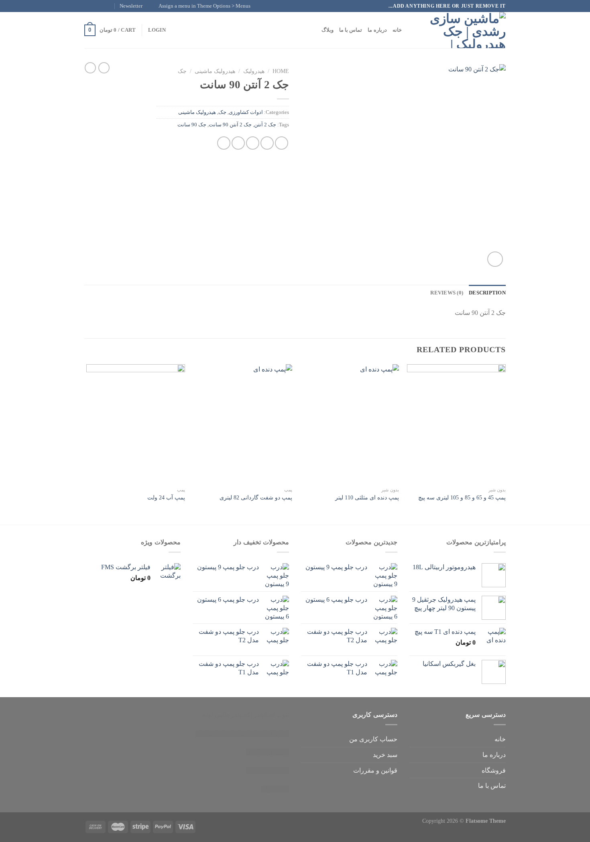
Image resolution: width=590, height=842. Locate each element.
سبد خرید (385, 754)
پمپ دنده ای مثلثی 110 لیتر (367, 497)
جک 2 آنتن (265, 125)
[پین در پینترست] (238, 143)
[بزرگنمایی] (495, 259)
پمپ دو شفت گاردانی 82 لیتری (256, 497)
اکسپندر (241, 714)
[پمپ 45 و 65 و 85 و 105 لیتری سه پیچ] (456, 423)
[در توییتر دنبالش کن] (96, 6)
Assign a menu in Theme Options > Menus (204, 6)
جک (182, 71)
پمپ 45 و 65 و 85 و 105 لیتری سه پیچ (462, 497)
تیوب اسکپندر (271, 714)
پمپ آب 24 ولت (166, 497)
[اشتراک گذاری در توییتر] (267, 143)
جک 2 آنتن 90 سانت (230, 125)
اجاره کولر (242, 733)
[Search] (410, 30)
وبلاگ (327, 30)
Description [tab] (487, 293)
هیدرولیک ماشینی (215, 71)
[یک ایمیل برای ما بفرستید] (88, 6)
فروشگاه (494, 770)
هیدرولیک (253, 71)
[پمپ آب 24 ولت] (135, 423)
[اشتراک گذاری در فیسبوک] (281, 143)
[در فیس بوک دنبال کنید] (111, 6)
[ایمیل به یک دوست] (252, 143)
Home (281, 71)
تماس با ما (350, 30)
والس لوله (216, 714)
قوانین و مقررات (375, 770)
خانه (397, 30)
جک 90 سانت (191, 125)
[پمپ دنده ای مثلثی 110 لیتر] (349, 423)
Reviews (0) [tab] (446, 293)
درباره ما (377, 30)
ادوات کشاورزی (246, 112)
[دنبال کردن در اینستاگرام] (103, 6)
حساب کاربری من (373, 739)
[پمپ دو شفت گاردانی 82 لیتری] (242, 423)
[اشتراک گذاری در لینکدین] (223, 143)
